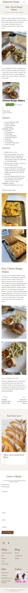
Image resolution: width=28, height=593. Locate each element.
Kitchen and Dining (6, 553)
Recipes (21, 12)
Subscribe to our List (7, 578)
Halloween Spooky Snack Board (22, 400)
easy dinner (5, 391)
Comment (5, 491)
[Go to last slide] (3, 442)
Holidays (17, 558)
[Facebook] (8, 543)
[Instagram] (4, 543)
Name (3, 512)
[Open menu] (24, 2)
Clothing (4, 558)
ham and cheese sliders (17, 283)
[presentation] (14, 435)
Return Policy (5, 572)
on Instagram (5, 387)
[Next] (25, 442)
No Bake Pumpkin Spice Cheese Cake (6, 400)
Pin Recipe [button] (19, 104)
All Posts (7, 12)
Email (3, 520)
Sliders (10, 391)
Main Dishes (14, 12)
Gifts (3, 555)
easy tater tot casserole (10, 285)
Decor (3, 561)
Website (4, 527)
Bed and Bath (5, 564)
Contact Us (4, 575)
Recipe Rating (5, 484)
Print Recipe (10, 104)
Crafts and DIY (18, 555)
